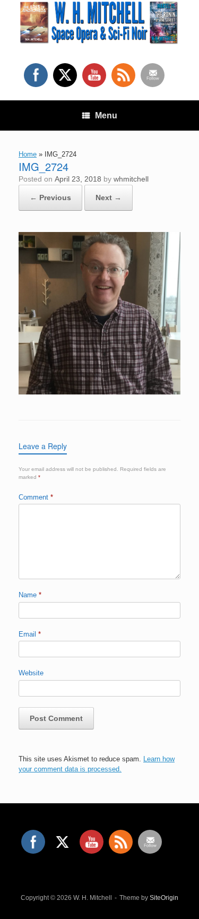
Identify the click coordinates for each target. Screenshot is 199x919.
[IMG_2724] (99, 391)
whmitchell (131, 179)
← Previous (50, 197)
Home (28, 154)
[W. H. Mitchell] (99, 23)
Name (30, 595)
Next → (109, 197)
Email (30, 634)
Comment (36, 497)
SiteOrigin (164, 898)
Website (31, 673)
